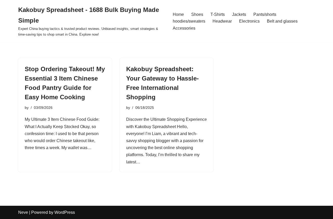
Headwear (222, 21)
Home (178, 14)
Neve (23, 212)
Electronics (249, 21)
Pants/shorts (264, 14)
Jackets (239, 14)
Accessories (184, 28)
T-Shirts (217, 14)
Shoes (197, 14)
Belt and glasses (282, 21)
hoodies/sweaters (189, 21)
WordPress (64, 212)
